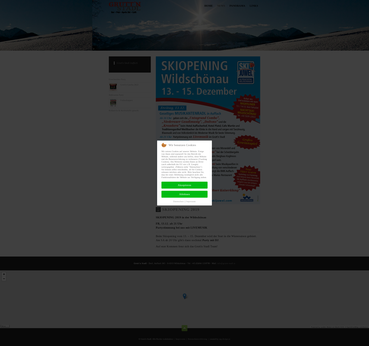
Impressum (191, 201)
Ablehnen (184, 194)
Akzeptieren (184, 185)
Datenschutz (178, 201)
